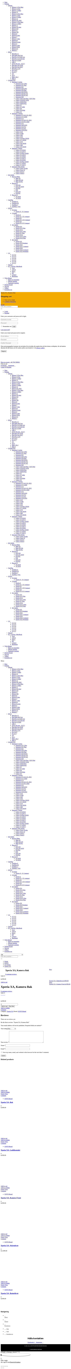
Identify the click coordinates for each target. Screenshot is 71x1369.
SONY (10, 208)
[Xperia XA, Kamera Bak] (1, 994)
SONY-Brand (22, 1011)
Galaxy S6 (19, 108)
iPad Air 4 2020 (16, 60)
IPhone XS (15, 29)
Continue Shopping (10, 301)
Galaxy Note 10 (20, 170)
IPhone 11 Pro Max (17, 22)
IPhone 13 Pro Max (17, 7)
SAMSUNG (12, 80)
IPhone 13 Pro (16, 9)
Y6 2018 (18, 196)
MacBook (15, 276)
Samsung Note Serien (18, 167)
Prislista (6, 4)
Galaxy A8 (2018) (21, 143)
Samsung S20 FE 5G (22, 93)
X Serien (14, 210)
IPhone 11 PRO (16, 24)
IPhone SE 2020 (16, 20)
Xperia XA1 (19, 230)
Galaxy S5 (19, 112)
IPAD (10, 52)
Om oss (6, 286)
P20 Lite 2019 (20, 186)
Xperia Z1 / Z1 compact (23, 216)
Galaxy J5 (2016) (21, 157)
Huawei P (15, 183)
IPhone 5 (14, 50)
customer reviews (11, 974)
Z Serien (14, 213)
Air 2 (13, 75)
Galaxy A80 (19, 145)
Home (6, 961)
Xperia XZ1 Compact (22, 246)
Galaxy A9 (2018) (21, 147)
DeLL (13, 271)
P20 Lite (18, 185)
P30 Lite (18, 191)
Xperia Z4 (19, 221)
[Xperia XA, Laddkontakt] (17, 1135)
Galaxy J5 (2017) (21, 158)
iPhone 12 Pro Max (17, 14)
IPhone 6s (15, 40)
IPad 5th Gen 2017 (17, 67)
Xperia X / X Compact (22, 211)
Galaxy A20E (20, 133)
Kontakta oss (8, 289)
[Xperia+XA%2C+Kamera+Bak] (2, 994)
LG (9, 253)
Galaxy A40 (19, 135)
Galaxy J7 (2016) (21, 163)
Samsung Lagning (13, 283)
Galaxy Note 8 (20, 173)
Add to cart (4, 982)
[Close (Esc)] (1, 1366)
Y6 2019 (18, 198)
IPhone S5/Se (16, 47)
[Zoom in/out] (7, 1366)
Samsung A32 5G (21, 127)
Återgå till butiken (15, 1362)
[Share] (3, 1366)
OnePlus (10, 200)
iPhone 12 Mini (16, 17)
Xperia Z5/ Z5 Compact (23, 223)
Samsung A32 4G (21, 128)
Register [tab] (6, 313)
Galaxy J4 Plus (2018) (22, 153)
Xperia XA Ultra (20, 228)
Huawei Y (15, 195)
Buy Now (11, 1006)
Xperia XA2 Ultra (21, 236)
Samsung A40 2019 (21, 125)
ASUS (14, 270)
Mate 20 (18, 178)
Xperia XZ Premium (22, 243)
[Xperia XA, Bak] (17, 1087)
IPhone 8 (14, 34)
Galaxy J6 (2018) (21, 160)
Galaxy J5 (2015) (21, 155)
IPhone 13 (15, 12)
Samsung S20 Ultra (21, 88)
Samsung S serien (17, 82)
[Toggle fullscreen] (5, 1366)
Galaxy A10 (19, 132)
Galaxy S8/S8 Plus (21, 103)
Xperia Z (18, 215)
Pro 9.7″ (14, 72)
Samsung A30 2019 (21, 130)
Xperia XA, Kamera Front (11, 1198)
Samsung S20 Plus (21, 90)
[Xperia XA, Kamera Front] (17, 1183)
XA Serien (15, 225)
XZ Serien (15, 240)
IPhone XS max (16, 27)
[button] (2, 305)
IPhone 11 (15, 25)
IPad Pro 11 (15, 54)
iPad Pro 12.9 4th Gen (18, 57)
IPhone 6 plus (16, 45)
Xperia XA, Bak (7, 1102)
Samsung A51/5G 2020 (22, 122)
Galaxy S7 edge (20, 107)
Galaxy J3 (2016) (21, 150)
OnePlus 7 (15, 205)
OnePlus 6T (15, 203)
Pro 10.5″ (14, 70)
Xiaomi (10, 265)
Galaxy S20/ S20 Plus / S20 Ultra (25, 98)
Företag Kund (8, 284)
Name (3, 1045)
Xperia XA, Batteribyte (9, 1293)
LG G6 (14, 261)
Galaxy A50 (19, 137)
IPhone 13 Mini (16, 10)
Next (50, 982)
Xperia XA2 (19, 235)
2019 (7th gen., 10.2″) (18, 64)
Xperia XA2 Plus (21, 238)
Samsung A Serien (17, 113)
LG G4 (14, 258)
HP (13, 273)
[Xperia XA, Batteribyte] (17, 1278)
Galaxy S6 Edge (20, 110)
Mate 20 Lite (19, 180)
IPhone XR (15, 32)
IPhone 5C (15, 49)
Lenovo (14, 275)
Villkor (6, 288)
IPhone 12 (15, 19)
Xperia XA (19, 226)
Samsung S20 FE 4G (22, 95)
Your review (5, 1042)
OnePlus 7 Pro (16, 206)
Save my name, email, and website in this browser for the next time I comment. (26, 1052)
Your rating (4, 1028)
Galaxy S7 (19, 105)
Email (3, 1049)
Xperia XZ (19, 241)
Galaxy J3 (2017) (21, 152)
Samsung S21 (20, 87)
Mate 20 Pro (19, 181)
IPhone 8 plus (16, 35)
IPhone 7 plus (16, 39)
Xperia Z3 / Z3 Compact (23, 220)
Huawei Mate (16, 176)
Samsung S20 (20, 97)
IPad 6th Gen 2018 (17, 65)
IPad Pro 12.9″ (16, 69)
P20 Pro (18, 188)
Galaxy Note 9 (20, 172)
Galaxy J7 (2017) (21, 165)
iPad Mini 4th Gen (17, 55)
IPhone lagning (12, 281)
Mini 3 (14, 78)
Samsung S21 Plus (21, 85)
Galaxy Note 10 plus (22, 168)
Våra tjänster (8, 278)
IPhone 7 (14, 37)
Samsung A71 (20, 118)
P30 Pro (18, 193)
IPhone (10, 5)
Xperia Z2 (19, 218)
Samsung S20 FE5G (22, 92)
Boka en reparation (13, 280)
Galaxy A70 (19, 142)
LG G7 (14, 263)
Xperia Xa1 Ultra (21, 231)
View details (4, 998)
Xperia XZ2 (19, 248)
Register (3, 351)
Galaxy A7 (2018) (21, 140)
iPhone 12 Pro (16, 15)
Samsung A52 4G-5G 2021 (24, 120)
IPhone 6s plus (16, 42)
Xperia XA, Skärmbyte (9, 1246)
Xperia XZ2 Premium (22, 251)
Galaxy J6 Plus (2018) (22, 162)
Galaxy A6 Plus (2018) (22, 138)
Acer (13, 268)
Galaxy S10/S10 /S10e (22, 100)
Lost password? (5, 330)
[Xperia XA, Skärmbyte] (17, 1231)
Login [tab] (6, 311)
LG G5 (14, 260)
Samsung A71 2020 (21, 117)
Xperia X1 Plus (20, 233)
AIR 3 (14, 62)
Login (14, 326)
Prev (50, 969)
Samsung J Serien (17, 148)
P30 (17, 190)
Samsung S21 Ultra (21, 83)
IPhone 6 (14, 44)
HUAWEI (11, 175)
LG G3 (14, 256)
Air (13, 73)
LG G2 (14, 255)
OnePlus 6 (15, 201)
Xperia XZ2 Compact (22, 250)
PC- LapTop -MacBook (15, 266)
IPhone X (14, 30)
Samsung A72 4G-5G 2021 (24, 115)
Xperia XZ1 (19, 245)
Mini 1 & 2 (15, 77)
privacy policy (40, 348)
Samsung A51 (20, 123)
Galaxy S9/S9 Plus (21, 102)
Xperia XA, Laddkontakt (10, 1150)
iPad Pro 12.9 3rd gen (18, 59)
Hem (5, 2)
